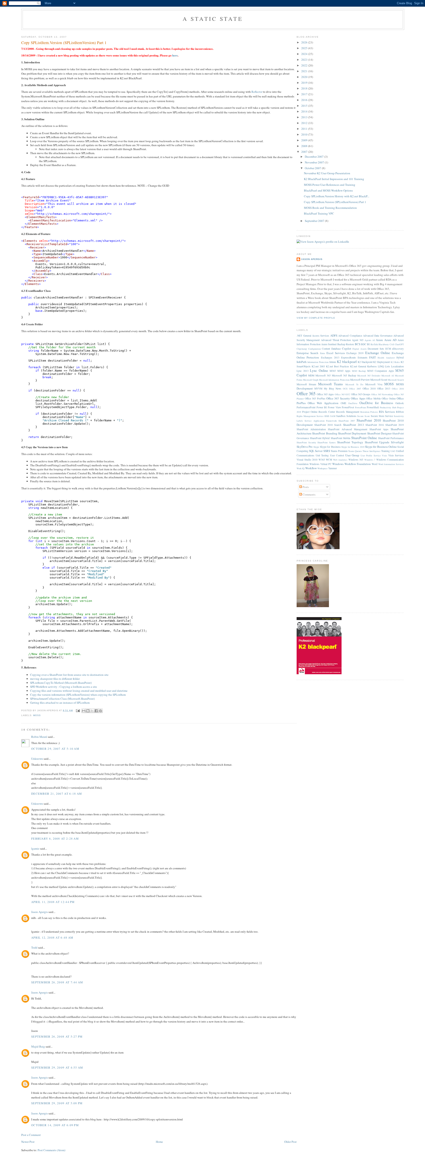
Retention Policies (369, 411)
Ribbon (400, 411)
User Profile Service (371, 455)
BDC (363, 344)
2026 (304, 42)
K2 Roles (395, 362)
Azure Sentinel (328, 344)
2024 (304, 54)
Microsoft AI (387, 375)
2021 (304, 71)
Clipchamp (302, 348)
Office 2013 (383, 388)
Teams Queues (355, 451)
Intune (332, 362)
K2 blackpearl (347, 361)
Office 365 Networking (382, 394)
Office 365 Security (338, 398)
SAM (332, 416)
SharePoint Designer (379, 433)
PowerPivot (348, 407)
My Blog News (332, 388)
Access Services (320, 335)
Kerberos (372, 366)
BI (368, 344)
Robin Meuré (39, 737)
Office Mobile (373, 398)
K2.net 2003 (318, 366)
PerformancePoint (306, 407)
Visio (384, 455)
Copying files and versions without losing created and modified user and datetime (79, 691)
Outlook (399, 403)
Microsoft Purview (360, 379)
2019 (304, 83)
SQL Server (316, 451)
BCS (357, 344)
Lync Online (319, 370)
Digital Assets (359, 348)
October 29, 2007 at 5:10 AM (55, 749)
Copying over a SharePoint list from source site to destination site (69, 675)
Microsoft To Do (354, 384)
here (175, 55)
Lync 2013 (303, 370)
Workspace (322, 468)
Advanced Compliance (350, 335)
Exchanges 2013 (330, 357)
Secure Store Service (382, 416)
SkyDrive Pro (305, 447)
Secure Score (363, 416)
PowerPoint (360, 407)
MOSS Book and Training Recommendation (330, 208)
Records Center (327, 411)
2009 (304, 140)
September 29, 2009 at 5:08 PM (57, 1103)
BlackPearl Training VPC (319, 213)
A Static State (213, 18)
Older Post (290, 1142)
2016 (304, 100)
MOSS (37, 715)
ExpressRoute (348, 357)
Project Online (309, 411)
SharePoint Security (306, 442)
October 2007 (313, 168)
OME (343, 403)
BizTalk (374, 344)
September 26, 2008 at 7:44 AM (57, 982)
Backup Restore (345, 344)
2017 (304, 94)
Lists (387, 366)
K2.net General (358, 366)
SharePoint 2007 (346, 420)
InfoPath (302, 362)
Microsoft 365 (323, 375)
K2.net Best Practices (337, 366)
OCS (345, 388)
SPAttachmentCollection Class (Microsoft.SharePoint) (62, 699)
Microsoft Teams (330, 384)
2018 (304, 88)
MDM (311, 375)
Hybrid (400, 357)
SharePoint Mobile (340, 438)
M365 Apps (344, 370)
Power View (334, 407)
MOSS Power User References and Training (329, 185)
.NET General (304, 335)
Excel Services (335, 353)
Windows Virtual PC (320, 464)
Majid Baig (38, 1046)
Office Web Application (323, 403)
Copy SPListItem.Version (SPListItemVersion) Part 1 (63, 42)
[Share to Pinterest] (100, 711)
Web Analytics (340, 459)
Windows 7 (369, 459)
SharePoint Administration (311, 429)
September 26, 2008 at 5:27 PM (57, 1036)
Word (374, 464)
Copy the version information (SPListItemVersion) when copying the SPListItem (78, 695)
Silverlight (397, 442)
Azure (379, 340)
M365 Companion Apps (380, 370)
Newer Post (28, 1142)
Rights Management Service (310, 416)
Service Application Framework (321, 420)
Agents (368, 340)
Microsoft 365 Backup (344, 375)
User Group (352, 455)
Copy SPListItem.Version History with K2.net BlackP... (336, 196)
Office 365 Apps (325, 394)
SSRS (326, 451)
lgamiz (35, 848)
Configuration (314, 348)
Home (159, 1142)
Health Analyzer (386, 357)
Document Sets (376, 348)
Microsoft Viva (373, 384)
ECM (388, 348)
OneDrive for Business (376, 403)
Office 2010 (369, 388)
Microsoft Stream (306, 384)
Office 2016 (398, 388)
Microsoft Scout (378, 379)
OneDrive (352, 403)
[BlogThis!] (88, 711)
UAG (392, 451)
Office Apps (358, 398)
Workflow (311, 468)
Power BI (322, 407)
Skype (316, 446)
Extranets (362, 357)
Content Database (331, 348)
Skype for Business (330, 446)
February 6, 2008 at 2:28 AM (55, 839)
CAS (392, 344)
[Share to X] (92, 711)
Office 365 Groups (361, 394)
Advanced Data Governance (377, 335)
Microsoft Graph (310, 379)
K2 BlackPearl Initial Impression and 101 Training (334, 179)
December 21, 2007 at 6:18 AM (56, 794)
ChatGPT (399, 344)
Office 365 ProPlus (315, 398)
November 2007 (315, 162)
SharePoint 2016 (374, 424)
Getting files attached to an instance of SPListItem (60, 703)
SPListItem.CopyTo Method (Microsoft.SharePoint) (61, 683)
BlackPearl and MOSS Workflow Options (328, 190)
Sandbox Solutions (346, 416)
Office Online (389, 398)
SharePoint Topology (350, 442)
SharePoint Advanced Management (347, 429)
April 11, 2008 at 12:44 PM (53, 902)
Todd (34, 947)
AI (373, 340)
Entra (322, 353)
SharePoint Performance (391, 438)
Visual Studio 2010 (307, 459)
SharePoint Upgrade (377, 442)
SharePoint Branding (324, 433)
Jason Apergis (39, 912)
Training (385, 451)
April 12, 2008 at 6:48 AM (52, 938)
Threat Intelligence (371, 451)
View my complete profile (316, 318)
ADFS (333, 335)
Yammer (332, 468)
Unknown (37, 759)
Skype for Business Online (381, 447)
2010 (304, 134)
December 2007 (314, 157)
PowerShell (373, 407)
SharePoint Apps (379, 429)
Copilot (346, 349)
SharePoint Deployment (352, 433)
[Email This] (83, 711)
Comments (308, 494)
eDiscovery (398, 348)
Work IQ (301, 468)
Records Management (347, 411)
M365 (333, 370)
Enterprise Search (307, 353)
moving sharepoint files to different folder (55, 679)
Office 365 (306, 393)
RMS (327, 416)
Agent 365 (357, 340)
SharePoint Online (364, 438)
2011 (304, 129)
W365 (322, 459)
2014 (304, 111)
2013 (304, 117)
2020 (304, 77)
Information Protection (317, 362)
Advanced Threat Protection (336, 340)
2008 (304, 146)
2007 (304, 152)
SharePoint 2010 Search (327, 424)
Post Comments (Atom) (51, 1150)
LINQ (381, 366)
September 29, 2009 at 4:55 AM (57, 1067)
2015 (304, 106)
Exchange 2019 (354, 353)
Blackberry (384, 344)
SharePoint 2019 (394, 424)
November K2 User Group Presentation (327, 173)
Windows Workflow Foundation (351, 464)
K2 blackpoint (365, 362)
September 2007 (315, 221)
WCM (329, 459)
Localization (397, 366)
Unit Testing (322, 455)
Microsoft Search (396, 379)
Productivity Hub (388, 407)
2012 (304, 123)
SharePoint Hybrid (320, 438)
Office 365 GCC (342, 394)
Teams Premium (339, 451)
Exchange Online (377, 353)
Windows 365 (355, 459)
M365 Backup (359, 370)
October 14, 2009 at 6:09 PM (55, 1125)
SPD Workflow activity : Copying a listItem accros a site (63, 687)
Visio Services (396, 455)
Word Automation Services (391, 464)
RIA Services (387, 412)
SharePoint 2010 (369, 420)
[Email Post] (78, 710)
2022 (304, 65)
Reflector (256, 92)
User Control (337, 455)
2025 (304, 48)
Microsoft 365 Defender (368, 375)
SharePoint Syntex (326, 442)
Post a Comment (31, 1135)
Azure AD (390, 340)
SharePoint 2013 (353, 425)
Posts (305, 487)
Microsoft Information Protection (334, 379)
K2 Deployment (381, 362)
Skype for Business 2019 (352, 446)
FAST (372, 357)
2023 (304, 60)
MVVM (318, 388)
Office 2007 (355, 388)
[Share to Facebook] (96, 711)
